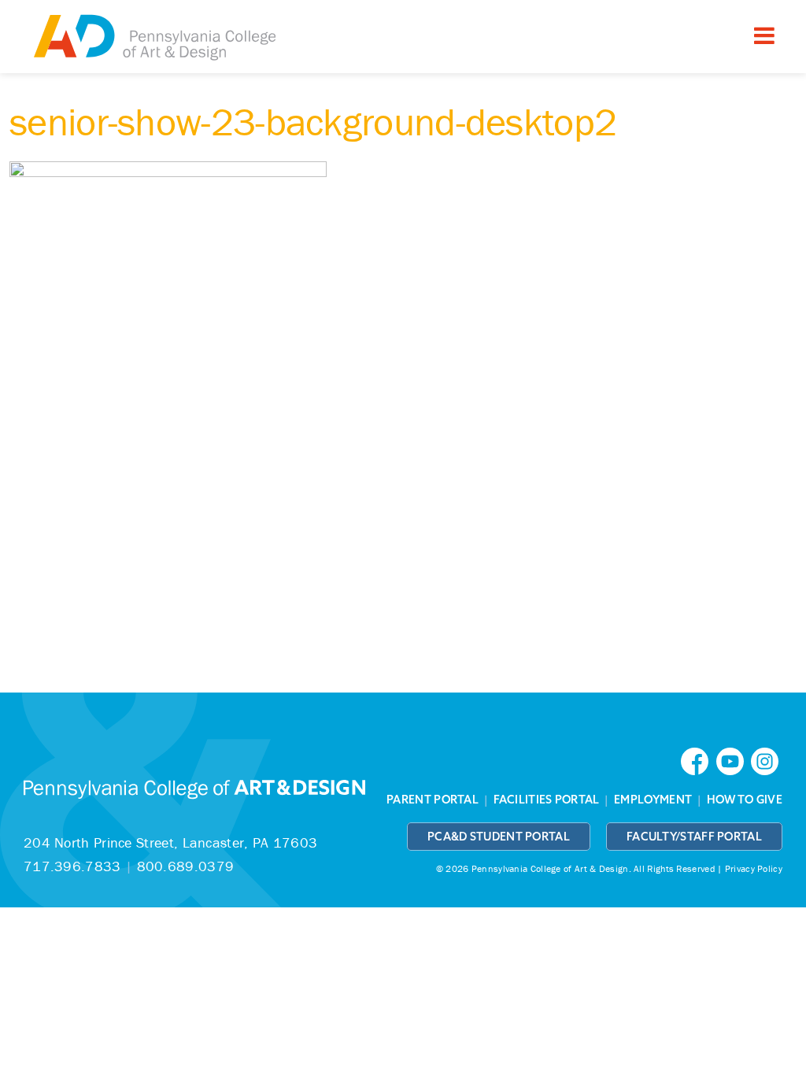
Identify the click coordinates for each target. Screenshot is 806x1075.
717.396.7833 (72, 866)
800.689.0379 (186, 866)
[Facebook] (698, 759)
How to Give (744, 799)
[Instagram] (766, 759)
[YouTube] (733, 759)
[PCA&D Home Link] (153, 38)
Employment (653, 799)
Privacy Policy (753, 868)
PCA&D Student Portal (498, 836)
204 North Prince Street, (170, 842)
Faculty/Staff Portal (694, 836)
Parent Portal (432, 799)
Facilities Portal (547, 799)
